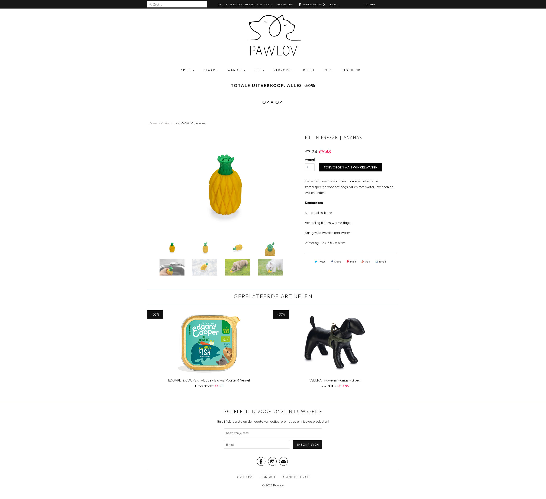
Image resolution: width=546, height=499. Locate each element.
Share (337, 261)
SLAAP (209, 70)
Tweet (321, 261)
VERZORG (282, 70)
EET (258, 70)
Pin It (353, 261)
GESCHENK (351, 70)
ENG (372, 4)
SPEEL (186, 70)
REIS (328, 70)
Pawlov (278, 485)
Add (367, 261)
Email (382, 261)
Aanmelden (285, 4)
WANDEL (235, 70)
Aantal (310, 159)
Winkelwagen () (313, 4)
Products (166, 123)
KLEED (309, 70)
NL (366, 4)
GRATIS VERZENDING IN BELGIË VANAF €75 (245, 4)
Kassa (334, 4)
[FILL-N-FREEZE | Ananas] (225, 184)
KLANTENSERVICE (296, 477)
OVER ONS (245, 477)
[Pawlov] (273, 37)
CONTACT (267, 477)
